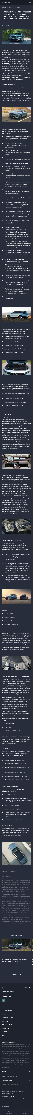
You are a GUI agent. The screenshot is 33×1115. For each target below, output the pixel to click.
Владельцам (6, 1032)
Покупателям (6, 1028)
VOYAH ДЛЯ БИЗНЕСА (8, 1017)
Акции (24, 1113)
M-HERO (4, 1014)
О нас (3, 1035)
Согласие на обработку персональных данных (14, 1098)
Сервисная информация (10, 1085)
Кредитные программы (9, 1076)
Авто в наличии (7, 1010)
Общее (4, 1071)
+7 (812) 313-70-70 (6, 996)
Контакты (5, 1021)
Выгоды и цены (7, 1080)
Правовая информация (8, 1096)
